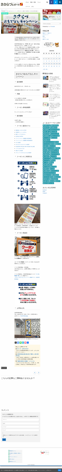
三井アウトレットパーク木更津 (51, 141)
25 (43, 66)
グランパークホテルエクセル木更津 (23, 152)
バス (52, 168)
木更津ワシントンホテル (21, 132)
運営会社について (12, 461)
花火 (53, 160)
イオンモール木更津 (49, 144)
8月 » (47, 69)
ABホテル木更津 (19, 150)
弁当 (52, 181)
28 (51, 66)
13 (49, 61)
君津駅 (46, 168)
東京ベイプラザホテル (20, 134)
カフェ (52, 146)
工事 (58, 148)
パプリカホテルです (20, 148)
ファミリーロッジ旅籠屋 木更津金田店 (24, 140)
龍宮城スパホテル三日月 (21, 130)
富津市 (46, 133)
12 (46, 61)
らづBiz (46, 156)
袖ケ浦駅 (46, 152)
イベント (28, 6)
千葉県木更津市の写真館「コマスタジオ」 (26, 361)
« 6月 (44, 69)
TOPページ (26, 38)
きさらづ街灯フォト (49, 183)
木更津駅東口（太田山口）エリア (51, 135)
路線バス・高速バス (47, 33)
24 (59, 63)
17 (59, 61)
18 (43, 63)
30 (56, 66)
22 (54, 63)
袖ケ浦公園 (55, 179)
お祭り (46, 181)
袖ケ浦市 (55, 125)
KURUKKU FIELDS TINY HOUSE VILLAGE (25, 146)
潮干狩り (46, 179)
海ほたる (57, 177)
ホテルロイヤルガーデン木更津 (22, 144)
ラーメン (53, 156)
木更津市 (4, 368)
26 (46, 66)
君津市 (46, 127)
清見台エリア (47, 174)
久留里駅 (46, 170)
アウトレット (45, 34)
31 (59, 66)
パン (46, 162)
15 (54, 61)
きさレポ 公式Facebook (22, 348)
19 (46, 63)
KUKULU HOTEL (19, 136)
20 (49, 63)
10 (59, 58)
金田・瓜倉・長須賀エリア (50, 131)
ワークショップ (55, 154)
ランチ (44, 37)
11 (43, 61)
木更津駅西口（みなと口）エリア (51, 129)
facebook (45, 190)
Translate (53, 26)
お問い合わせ (11, 459)
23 (56, 63)
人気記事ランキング (49, 148)
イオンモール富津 (48, 177)
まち (32, 6)
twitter (44, 191)
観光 (44, 36)
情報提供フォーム (12, 450)
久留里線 (55, 174)
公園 (46, 146)
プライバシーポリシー (42, 470)
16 (56, 61)
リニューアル (55, 152)
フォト (39, 2)
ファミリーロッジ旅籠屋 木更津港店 (23, 138)
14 (51, 61)
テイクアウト (55, 133)
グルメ (27, 2)
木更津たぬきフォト (53, 150)
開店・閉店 (33, 2)
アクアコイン (55, 170)
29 (54, 66)
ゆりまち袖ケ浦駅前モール (50, 166)
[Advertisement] (29, 394)
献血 (51, 162)
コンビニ (46, 160)
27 (49, 66)
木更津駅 (54, 127)
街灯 (58, 181)
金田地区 (47, 139)
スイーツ (47, 137)
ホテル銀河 (18, 142)
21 (51, 63)
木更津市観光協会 (24, 316)
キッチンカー (47, 158)
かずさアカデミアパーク (49, 172)
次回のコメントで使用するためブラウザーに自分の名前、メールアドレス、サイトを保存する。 (20, 436)
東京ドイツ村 (45, 39)
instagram (45, 193)
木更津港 (46, 154)
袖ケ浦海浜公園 (48, 164)
